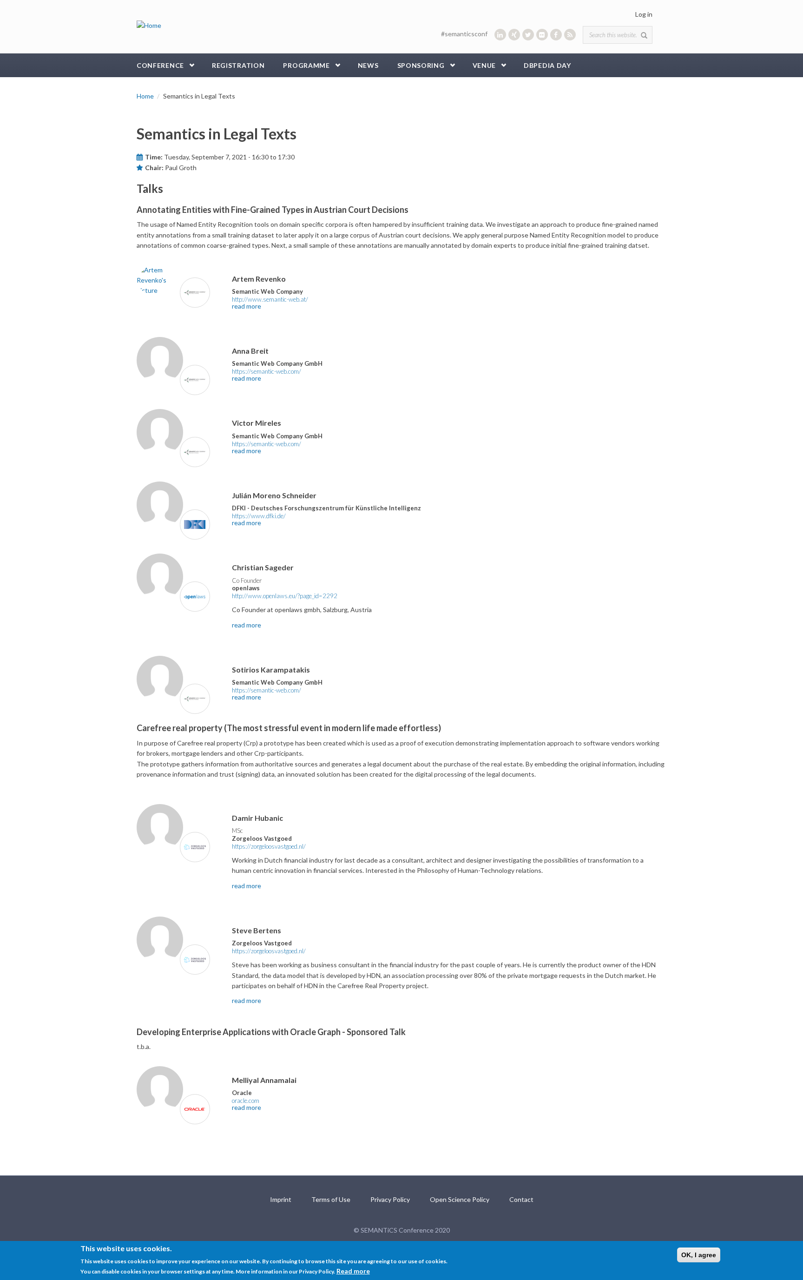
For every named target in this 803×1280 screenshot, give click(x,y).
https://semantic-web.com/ (266, 371)
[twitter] (528, 34)
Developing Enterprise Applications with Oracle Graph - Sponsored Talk (271, 1032)
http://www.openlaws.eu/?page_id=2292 (284, 596)
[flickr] (542, 34)
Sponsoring (421, 65)
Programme (306, 65)
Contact (521, 1199)
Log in (643, 14)
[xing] (514, 34)
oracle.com (245, 1100)
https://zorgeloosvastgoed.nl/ (269, 846)
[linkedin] (500, 34)
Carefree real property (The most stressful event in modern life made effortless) (289, 728)
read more (246, 306)
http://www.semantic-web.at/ (270, 299)
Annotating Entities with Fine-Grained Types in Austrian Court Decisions (272, 210)
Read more (353, 1271)
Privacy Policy (390, 1199)
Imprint (280, 1199)
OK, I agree (698, 1255)
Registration (238, 65)
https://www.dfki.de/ (259, 516)
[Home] (149, 25)
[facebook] (556, 34)
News (368, 65)
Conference (160, 65)
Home (145, 96)
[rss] (570, 34)
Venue (484, 65)
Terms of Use (330, 1199)
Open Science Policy (459, 1199)
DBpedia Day (547, 65)
